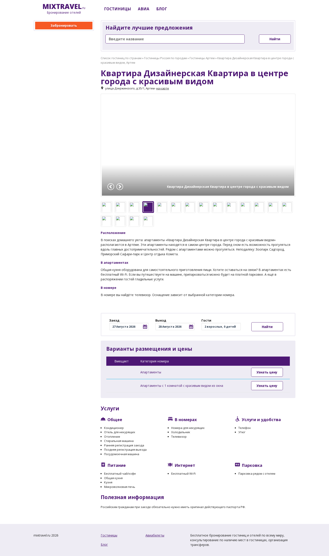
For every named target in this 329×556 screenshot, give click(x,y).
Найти (274, 39)
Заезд (114, 320)
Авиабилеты (154, 535)
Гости (206, 320)
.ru (64, 9)
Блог (104, 544)
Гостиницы (109, 535)
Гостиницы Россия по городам (165, 58)
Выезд (160, 320)
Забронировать (64, 25)
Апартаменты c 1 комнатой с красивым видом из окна (181, 385)
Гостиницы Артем (202, 58)
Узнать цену (266, 372)
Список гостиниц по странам (121, 58)
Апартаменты (150, 372)
